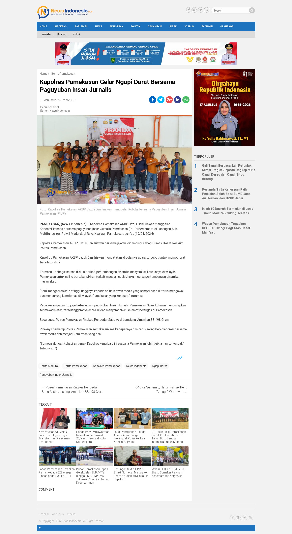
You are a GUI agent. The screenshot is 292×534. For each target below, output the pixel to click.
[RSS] (206, 9)
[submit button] (252, 10)
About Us (58, 514)
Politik (135, 26)
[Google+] (194, 9)
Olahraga (226, 26)
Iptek (173, 26)
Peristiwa (116, 26)
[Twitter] (200, 9)
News (98, 26)
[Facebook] (188, 9)
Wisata (46, 34)
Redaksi (44, 514)
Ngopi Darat (159, 366)
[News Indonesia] (64, 17)
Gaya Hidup (155, 26)
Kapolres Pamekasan (106, 366)
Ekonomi (207, 26)
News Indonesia (60, 110)
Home (43, 73)
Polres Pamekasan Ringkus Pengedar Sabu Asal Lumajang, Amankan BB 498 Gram (112, 320)
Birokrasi (60, 26)
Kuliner (61, 34)
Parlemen (81, 26)
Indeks (71, 514)
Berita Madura (49, 366)
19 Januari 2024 (50, 100)
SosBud (189, 26)
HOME (43, 26)
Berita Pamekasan (63, 73)
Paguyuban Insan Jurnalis (56, 374)
